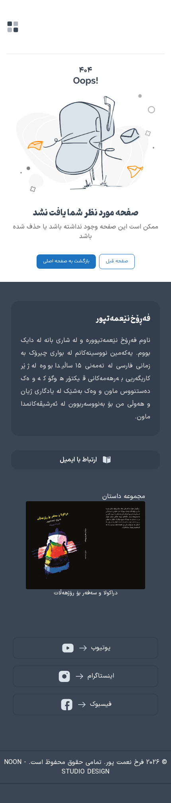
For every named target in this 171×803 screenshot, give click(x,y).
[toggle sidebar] (12, 26)
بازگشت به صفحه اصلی (66, 261)
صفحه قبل (117, 261)
